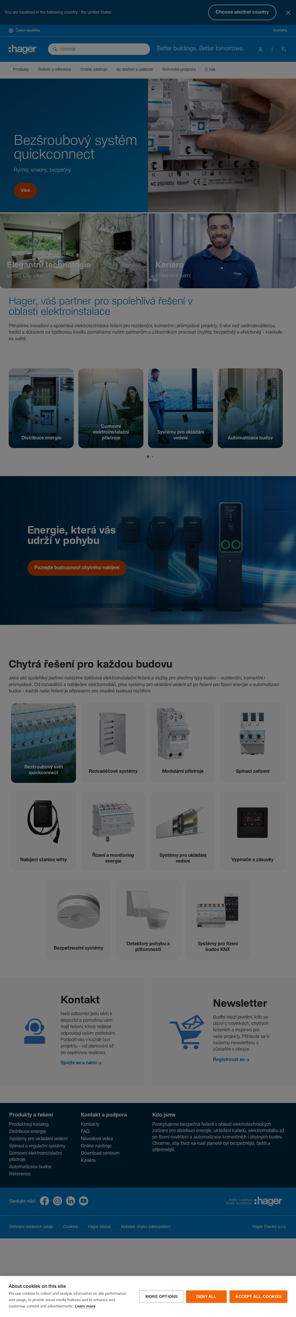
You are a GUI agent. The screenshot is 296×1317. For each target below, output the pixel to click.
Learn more (85, 1306)
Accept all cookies (258, 1296)
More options (161, 1296)
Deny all (206, 1296)
